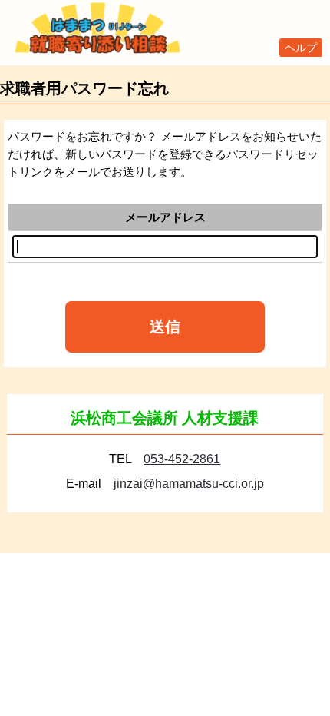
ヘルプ (301, 47)
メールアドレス (165, 217)
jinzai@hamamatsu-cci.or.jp (189, 483)
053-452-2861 (182, 459)
